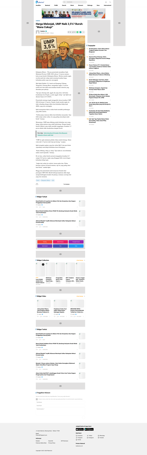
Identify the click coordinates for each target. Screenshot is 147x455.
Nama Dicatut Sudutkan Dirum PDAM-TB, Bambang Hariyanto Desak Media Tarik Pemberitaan (56, 211)
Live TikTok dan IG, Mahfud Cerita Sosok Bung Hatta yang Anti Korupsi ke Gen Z (100, 104)
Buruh (38, 180)
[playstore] (89, 429)
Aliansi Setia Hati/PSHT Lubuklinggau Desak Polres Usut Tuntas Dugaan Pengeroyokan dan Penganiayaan (56, 374)
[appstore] (80, 429)
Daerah (38, 21)
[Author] (37, 32)
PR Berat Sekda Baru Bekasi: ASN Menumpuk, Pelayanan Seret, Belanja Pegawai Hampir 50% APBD (99, 96)
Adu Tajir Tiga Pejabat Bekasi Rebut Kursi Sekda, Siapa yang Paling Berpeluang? (99, 120)
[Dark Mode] (110, 2)
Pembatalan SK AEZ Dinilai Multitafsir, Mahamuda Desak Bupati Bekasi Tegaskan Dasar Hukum (99, 112)
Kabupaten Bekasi (45, 180)
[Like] (69, 32)
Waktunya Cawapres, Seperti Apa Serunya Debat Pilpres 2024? (98, 88)
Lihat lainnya (80, 260)
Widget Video (41, 296)
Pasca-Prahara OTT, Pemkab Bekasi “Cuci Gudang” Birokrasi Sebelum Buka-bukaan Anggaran (100, 66)
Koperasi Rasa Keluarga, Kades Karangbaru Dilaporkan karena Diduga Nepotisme (99, 58)
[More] (83, 32)
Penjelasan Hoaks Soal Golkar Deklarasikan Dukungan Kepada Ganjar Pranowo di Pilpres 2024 (60, 310)
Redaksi (42, 31)
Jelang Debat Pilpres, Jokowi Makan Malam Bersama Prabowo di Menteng (43, 310)
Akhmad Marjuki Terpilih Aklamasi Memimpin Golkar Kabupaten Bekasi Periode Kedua (56, 221)
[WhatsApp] (77, 32)
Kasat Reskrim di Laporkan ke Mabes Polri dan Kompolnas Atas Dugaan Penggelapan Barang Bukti (56, 202)
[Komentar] (73, 32)
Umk (53, 180)
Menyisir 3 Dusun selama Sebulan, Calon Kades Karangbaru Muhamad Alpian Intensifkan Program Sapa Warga (55, 364)
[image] (82, 203)
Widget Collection (43, 260)
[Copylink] (80, 32)
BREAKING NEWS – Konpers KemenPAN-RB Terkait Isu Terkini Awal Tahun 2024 (77, 310)
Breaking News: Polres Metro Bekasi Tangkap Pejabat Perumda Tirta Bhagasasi (99, 50)
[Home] (106, 2)
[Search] (64, 2)
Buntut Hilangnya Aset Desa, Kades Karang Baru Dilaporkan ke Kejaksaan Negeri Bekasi (99, 81)
